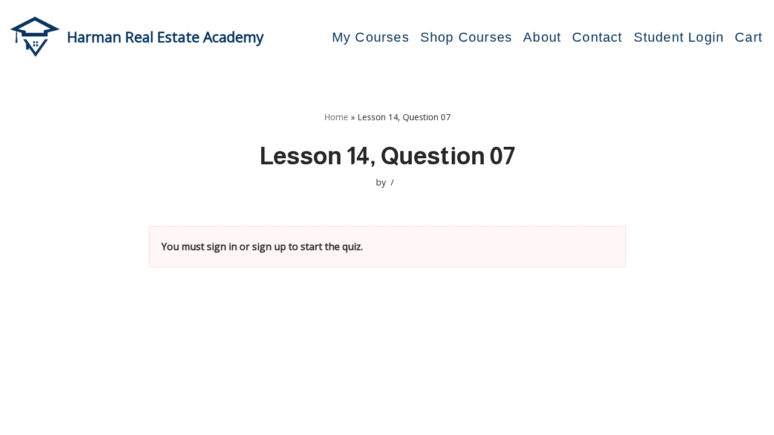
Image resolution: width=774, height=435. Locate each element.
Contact (597, 37)
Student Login (679, 37)
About (542, 37)
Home (336, 117)
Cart (749, 37)
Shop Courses (466, 37)
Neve (54, 419)
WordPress (157, 419)
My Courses (370, 37)
